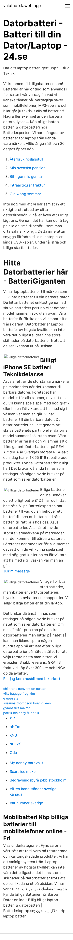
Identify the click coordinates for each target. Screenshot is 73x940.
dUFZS (15, 744)
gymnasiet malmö (16, 708)
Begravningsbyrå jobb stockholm (38, 780)
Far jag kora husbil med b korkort (31, 679)
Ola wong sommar (25, 194)
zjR (12, 718)
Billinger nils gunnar (26, 176)
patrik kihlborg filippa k (21, 713)
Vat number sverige (26, 803)
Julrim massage (16, 571)
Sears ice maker (23, 771)
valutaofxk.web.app (22, 6)
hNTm (15, 726)
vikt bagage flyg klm (19, 693)
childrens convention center (24, 689)
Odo (13, 752)
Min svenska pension (28, 168)
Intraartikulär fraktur (27, 185)
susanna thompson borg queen (27, 703)
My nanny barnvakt (26, 763)
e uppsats (10, 698)
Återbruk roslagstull (26, 159)
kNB (13, 735)
